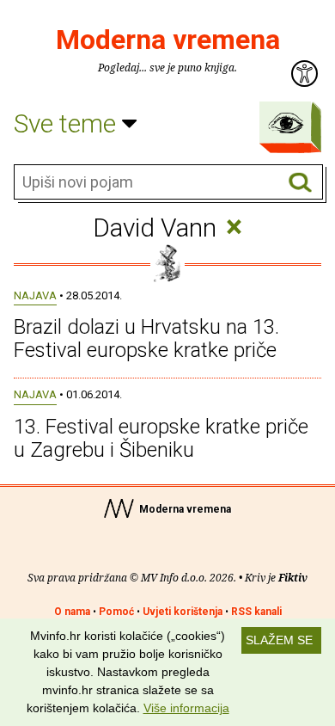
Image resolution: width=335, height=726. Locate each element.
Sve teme (68, 123)
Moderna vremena (168, 39)
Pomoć (116, 612)
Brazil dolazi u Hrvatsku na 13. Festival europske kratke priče (146, 338)
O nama (72, 612)
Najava (35, 295)
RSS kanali (256, 612)
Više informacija (186, 708)
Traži (300, 183)
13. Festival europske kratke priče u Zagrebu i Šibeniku (161, 438)
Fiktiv (293, 577)
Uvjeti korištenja (182, 612)
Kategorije (286, 123)
